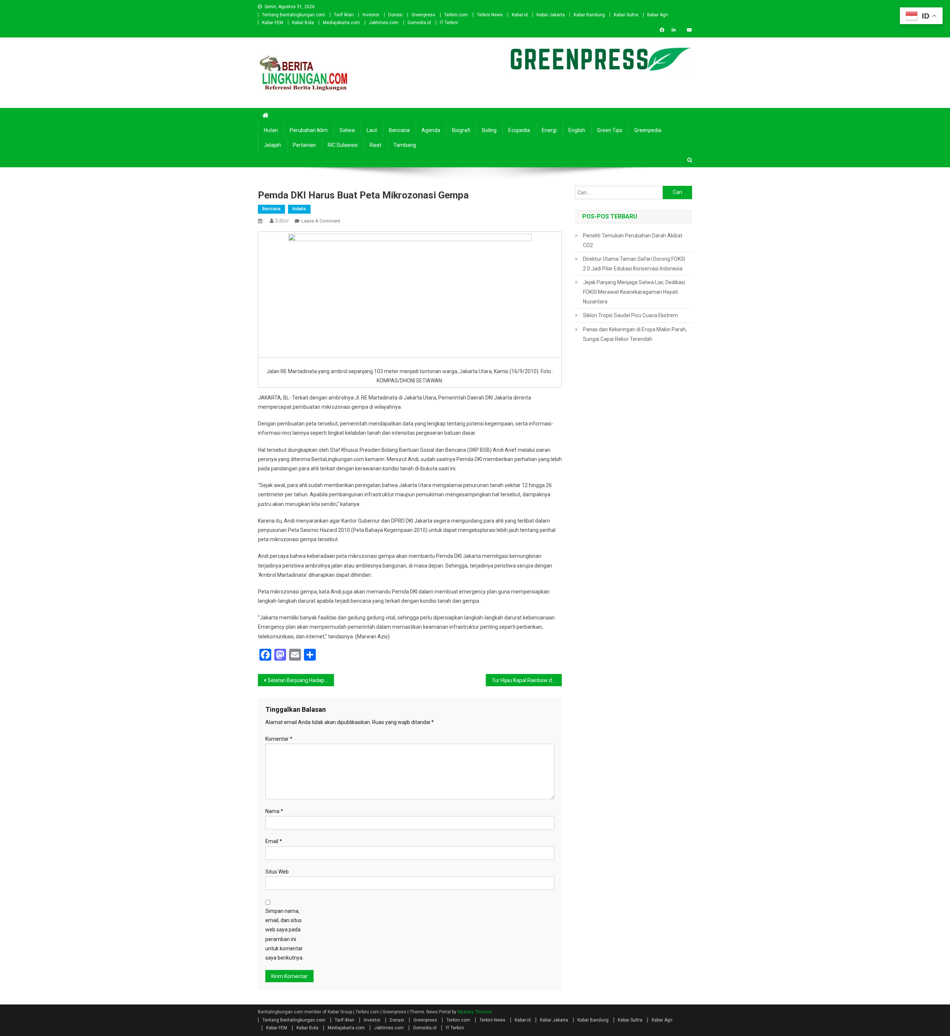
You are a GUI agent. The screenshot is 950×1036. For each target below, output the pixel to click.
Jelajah (272, 145)
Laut (372, 130)
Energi (549, 130)
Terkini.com (456, 14)
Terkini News (490, 14)
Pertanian (304, 145)
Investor (371, 14)
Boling (489, 130)
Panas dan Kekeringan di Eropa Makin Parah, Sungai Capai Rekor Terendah (635, 334)
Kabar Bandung (589, 14)
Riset (375, 145)
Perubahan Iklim (309, 130)
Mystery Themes (475, 1011)
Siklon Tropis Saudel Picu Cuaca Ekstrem (630, 315)
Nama (274, 811)
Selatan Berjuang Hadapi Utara (301, 680)
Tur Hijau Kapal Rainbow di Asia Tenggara (527, 680)
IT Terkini (449, 22)
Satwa (347, 130)
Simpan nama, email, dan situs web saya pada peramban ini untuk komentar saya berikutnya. (284, 934)
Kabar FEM (272, 22)
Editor (282, 221)
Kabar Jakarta (551, 14)
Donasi (395, 14)
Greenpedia (647, 130)
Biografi (461, 130)
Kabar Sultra (626, 14)
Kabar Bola (303, 22)
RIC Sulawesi (343, 145)
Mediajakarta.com (341, 22)
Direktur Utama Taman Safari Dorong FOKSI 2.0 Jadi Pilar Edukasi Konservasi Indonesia (634, 264)
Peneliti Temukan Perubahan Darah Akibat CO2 (632, 240)
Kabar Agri (657, 14)
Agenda (431, 130)
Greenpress (423, 14)
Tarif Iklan (344, 14)
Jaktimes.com (384, 22)
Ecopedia (519, 130)
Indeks (299, 208)
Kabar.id (520, 14)
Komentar (278, 739)
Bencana (399, 130)
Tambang (404, 145)
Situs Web (277, 872)
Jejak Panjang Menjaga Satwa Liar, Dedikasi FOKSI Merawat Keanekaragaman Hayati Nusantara (634, 292)
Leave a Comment (320, 221)
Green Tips (609, 130)
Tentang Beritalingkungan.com (293, 14)
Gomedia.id (419, 22)
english (577, 130)
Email (273, 841)
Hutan (271, 130)
